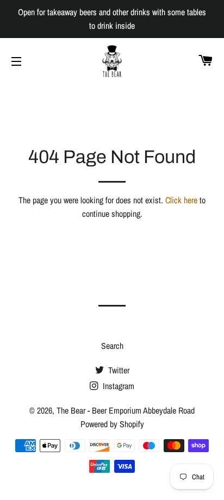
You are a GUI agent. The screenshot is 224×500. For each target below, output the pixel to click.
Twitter (117, 370)
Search (112, 346)
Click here (181, 200)
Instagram (117, 386)
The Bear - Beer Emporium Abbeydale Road (126, 410)
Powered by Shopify (112, 424)
